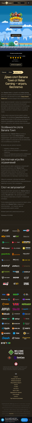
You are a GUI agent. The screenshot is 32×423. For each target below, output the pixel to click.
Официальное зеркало (16, 392)
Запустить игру (16, 35)
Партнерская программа (16, 398)
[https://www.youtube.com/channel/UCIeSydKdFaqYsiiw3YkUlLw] (16, 374)
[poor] (13, 57)
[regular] (15, 57)
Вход (19, 3)
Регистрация (16, 394)
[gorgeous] (20, 57)
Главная (4, 72)
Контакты (15, 388)
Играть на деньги (16, 64)
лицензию (11, 413)
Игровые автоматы (16, 378)
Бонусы (16, 384)
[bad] (11, 57)
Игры (10, 72)
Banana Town (17, 72)
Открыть (24, 420)
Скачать (16, 396)
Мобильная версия (16, 380)
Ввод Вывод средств (16, 382)
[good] (18, 57)
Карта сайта (16, 390)
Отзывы (16, 386)
